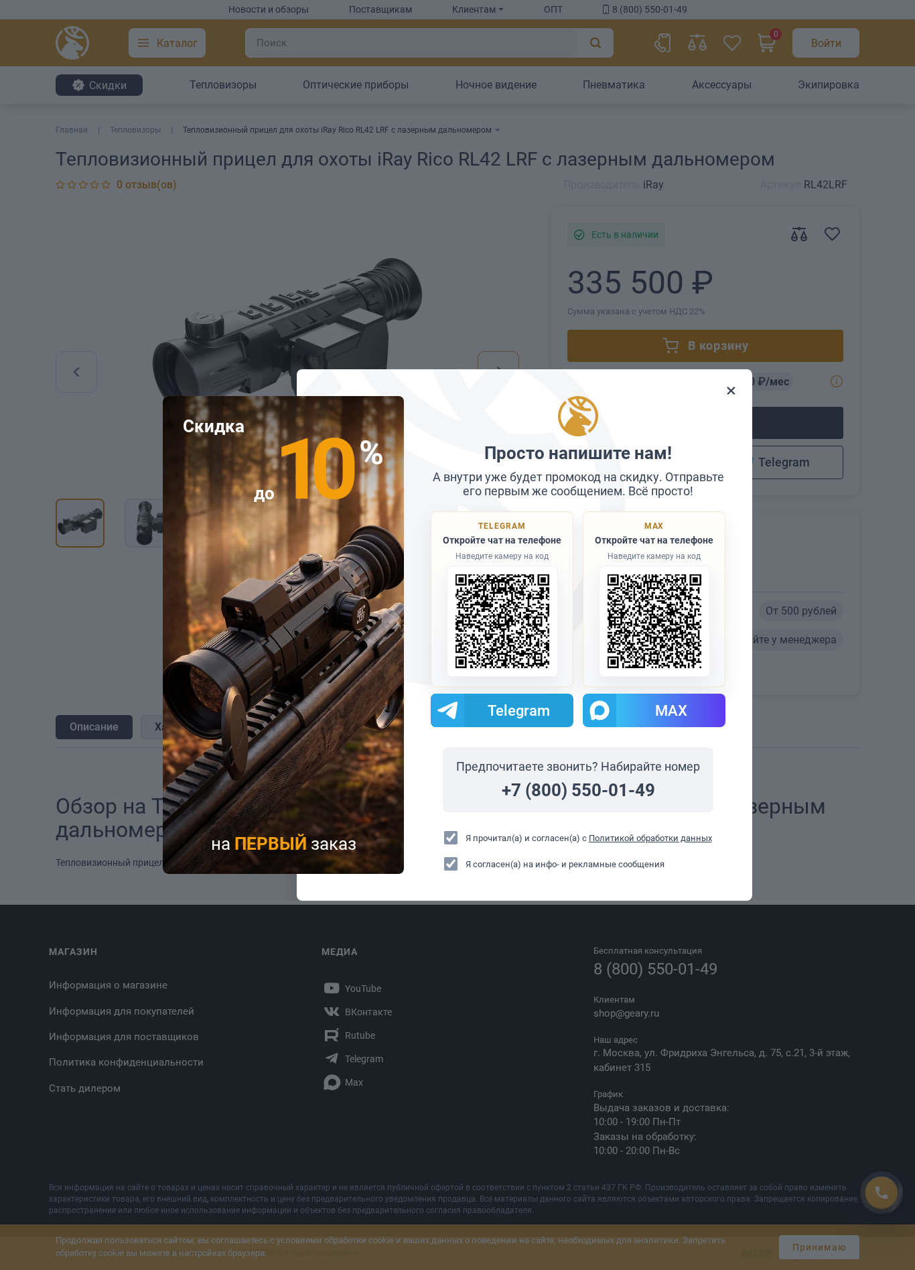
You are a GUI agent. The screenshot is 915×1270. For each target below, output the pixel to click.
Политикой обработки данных (650, 838)
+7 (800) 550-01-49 (578, 790)
